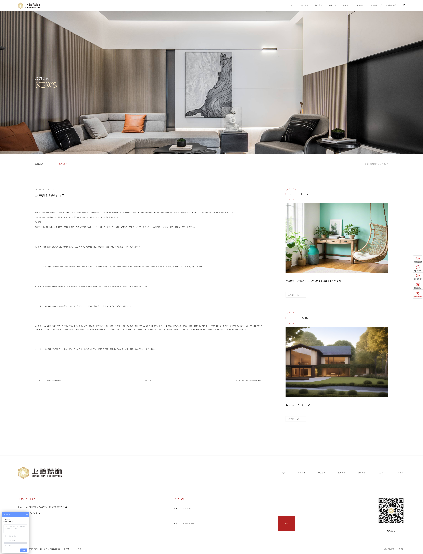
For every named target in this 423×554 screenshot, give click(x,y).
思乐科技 (402, 549)
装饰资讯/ (374, 164)
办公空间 (304, 5)
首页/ (367, 164)
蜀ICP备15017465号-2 (72, 549)
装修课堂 (384, 164)
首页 (293, 5)
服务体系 (332, 5)
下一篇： (249, 380)
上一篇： (49, 380)
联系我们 (374, 5)
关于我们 (360, 5)
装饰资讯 (346, 5)
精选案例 (318, 5)
